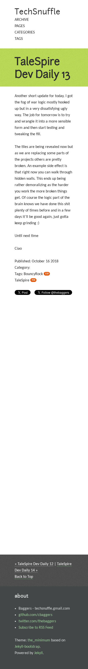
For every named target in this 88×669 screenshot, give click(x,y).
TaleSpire (25, 280)
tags (19, 39)
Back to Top (24, 577)
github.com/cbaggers (35, 615)
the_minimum (39, 640)
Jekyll (38, 653)
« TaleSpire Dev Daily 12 (34, 564)
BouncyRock (36, 274)
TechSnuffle (37, 11)
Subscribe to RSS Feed (36, 628)
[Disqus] (44, 364)
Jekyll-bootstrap (27, 647)
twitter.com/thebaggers (37, 621)
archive (22, 20)
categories (25, 32)
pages (20, 26)
